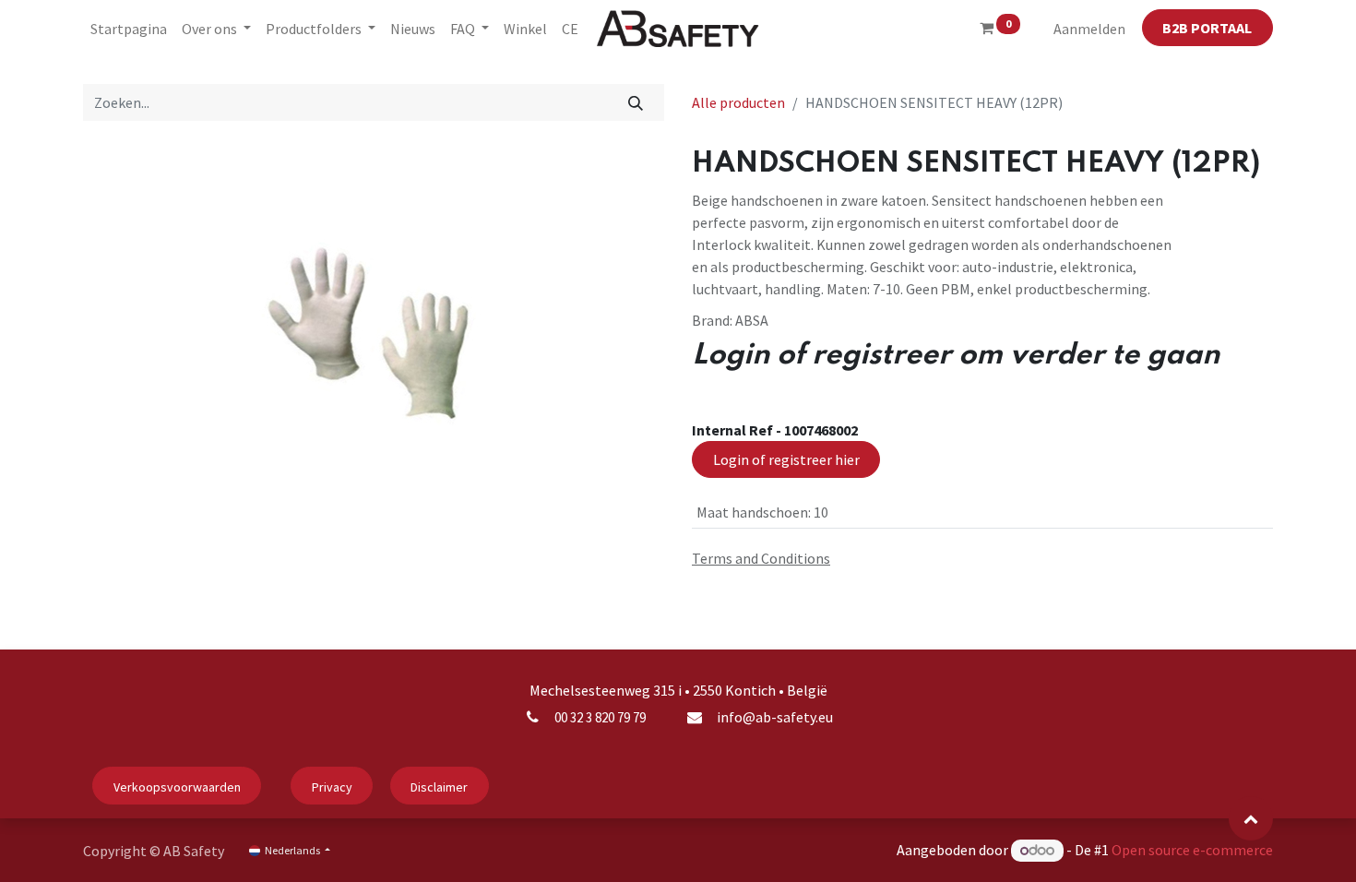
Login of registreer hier (786, 459)
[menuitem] (128, 28)
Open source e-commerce (1192, 849)
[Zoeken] (636, 102)
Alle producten (738, 102)
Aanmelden (1089, 28)
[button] (1251, 818)
